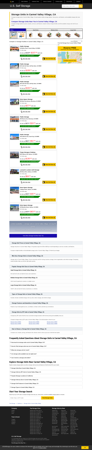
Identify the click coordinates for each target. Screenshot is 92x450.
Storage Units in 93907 (52, 321)
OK (85, 447)
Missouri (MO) (54, 422)
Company (78, 1)
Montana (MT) (64, 422)
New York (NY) (55, 426)
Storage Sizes (58, 1)
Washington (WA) (55, 433)
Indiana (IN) (63, 416)
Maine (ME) (54, 419)
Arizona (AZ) (72, 410)
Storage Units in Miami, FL (35, 420)
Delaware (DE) (64, 413)
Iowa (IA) (72, 416)
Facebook (13, 420)
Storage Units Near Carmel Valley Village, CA (23, 368)
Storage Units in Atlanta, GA (35, 422)
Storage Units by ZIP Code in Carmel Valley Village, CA (26, 372)
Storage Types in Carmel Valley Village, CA (22, 387)
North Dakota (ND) (74, 426)
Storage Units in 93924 (16, 321)
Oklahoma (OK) (64, 427)
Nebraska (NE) (73, 422)
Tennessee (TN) (64, 430)
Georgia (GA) (54, 414)
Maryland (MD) (64, 419)
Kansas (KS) (54, 417)
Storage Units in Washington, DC (36, 423)
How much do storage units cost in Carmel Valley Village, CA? (28, 342)
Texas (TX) (72, 430)
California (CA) (64, 411)
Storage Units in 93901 (34, 323)
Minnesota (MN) (64, 420)
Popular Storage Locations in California (22, 375)
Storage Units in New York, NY (36, 410)
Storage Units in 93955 (34, 321)
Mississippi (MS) (73, 420)
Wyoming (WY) (55, 435)
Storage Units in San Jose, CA (36, 426)
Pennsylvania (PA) (55, 429)
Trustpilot (13, 419)
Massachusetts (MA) (74, 419)
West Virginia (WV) (64, 433)
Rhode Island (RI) (64, 429)
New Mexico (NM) (73, 424)
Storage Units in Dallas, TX (35, 419)
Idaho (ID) (72, 414)
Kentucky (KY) (64, 417)
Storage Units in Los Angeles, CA (36, 411)
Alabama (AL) (54, 410)
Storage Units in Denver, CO (35, 429)
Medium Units (54, 30)
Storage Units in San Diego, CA (36, 424)
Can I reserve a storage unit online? (21, 357)
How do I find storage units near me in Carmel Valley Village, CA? (29, 346)
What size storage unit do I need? (20, 350)
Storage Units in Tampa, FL (35, 430)
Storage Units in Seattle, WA (35, 427)
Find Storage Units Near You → (19, 443)
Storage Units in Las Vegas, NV (36, 433)
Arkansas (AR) (55, 411)
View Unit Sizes (49, 58)
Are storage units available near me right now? (24, 354)
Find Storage (24, 1)
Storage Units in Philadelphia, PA (36, 417)
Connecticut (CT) (55, 413)
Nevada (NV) (54, 423)
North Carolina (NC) (65, 426)
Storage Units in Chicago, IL (35, 413)
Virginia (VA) (72, 432)
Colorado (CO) (73, 411)
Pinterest (13, 423)
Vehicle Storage (47, 1)
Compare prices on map (70, 60)
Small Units (36, 30)
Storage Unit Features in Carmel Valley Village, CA (24, 383)
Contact (13, 410)
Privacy (13, 411)
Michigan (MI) (54, 420)
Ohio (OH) (54, 427)
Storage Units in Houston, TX (35, 414)
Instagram (13, 422)
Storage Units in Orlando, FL (35, 432)
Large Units (73, 30)
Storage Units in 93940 (16, 323)
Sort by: (72, 41)
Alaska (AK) (63, 410)
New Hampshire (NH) (64, 424)
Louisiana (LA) (73, 417)
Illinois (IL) (54, 416)
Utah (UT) (54, 432)
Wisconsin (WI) (73, 433)
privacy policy (42, 447)
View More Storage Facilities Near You (33, 235)
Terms (13, 413)
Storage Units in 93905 (52, 323)
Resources (69, 1)
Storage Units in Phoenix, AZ (35, 416)
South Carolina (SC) (74, 429)
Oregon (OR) (72, 427)
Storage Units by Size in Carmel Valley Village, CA (24, 379)
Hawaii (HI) (63, 414)
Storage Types (35, 1)
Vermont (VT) (63, 432)
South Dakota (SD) (55, 430)
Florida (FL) (72, 413)
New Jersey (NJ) (73, 423)
